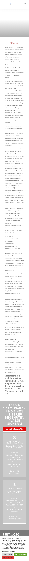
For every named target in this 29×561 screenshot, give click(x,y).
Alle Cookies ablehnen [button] (8, 557)
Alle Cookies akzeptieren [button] (20, 554)
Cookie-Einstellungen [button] (7, 554)
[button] (25, 3)
